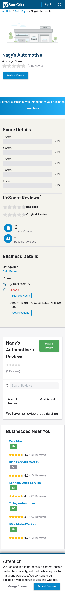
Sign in (48, 4)
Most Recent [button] (48, 399)
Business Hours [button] (21, 295)
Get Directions (20, 312)
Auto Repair (22, 11)
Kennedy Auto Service (25, 483)
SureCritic (6, 11)
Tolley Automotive (22, 503)
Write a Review (15, 75)
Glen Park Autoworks (24, 462)
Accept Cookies (46, 586)
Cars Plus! (16, 441)
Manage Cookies (18, 586)
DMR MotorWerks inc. (24, 524)
